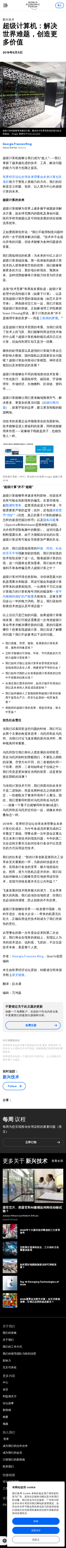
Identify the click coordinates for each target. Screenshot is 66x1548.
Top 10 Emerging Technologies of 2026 (39, 1283)
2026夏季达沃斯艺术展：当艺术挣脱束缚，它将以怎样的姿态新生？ (40, 1300)
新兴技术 (8, 19)
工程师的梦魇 (48, 318)
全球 (24, 177)
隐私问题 (49, 520)
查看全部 (57, 1160)
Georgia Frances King (17, 144)
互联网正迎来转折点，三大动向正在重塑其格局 (39, 1248)
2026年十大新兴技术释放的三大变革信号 (40, 1231)
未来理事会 (35, 177)
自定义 (35, 1539)
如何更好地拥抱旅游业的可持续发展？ (38, 1266)
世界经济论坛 (12, 177)
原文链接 (18, 975)
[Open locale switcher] (4, 1540)
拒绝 (36, 1521)
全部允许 (36, 1530)
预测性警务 (13, 505)
